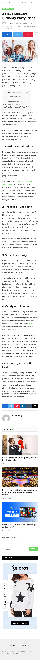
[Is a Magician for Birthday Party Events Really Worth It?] (20, 445)
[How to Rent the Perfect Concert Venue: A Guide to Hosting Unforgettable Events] (20, 477)
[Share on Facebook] (7, 34)
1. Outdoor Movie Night (14, 96)
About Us (26, 646)
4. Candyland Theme (12, 104)
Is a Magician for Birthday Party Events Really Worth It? (19, 458)
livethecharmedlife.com (10, 653)
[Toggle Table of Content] (26, 93)
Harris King (12, 23)
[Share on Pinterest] (28, 34)
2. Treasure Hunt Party (13, 99)
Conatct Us (15, 646)
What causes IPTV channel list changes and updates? (19, 526)
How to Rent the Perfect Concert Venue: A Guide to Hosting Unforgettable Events (19, 492)
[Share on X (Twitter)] (18, 34)
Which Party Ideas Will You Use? (17, 107)
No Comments (31, 26)
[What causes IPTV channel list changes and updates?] (20, 512)
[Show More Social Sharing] (36, 34)
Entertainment (8, 9)
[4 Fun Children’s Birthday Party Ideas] (20, 51)
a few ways (31, 323)
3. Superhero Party (12, 102)
